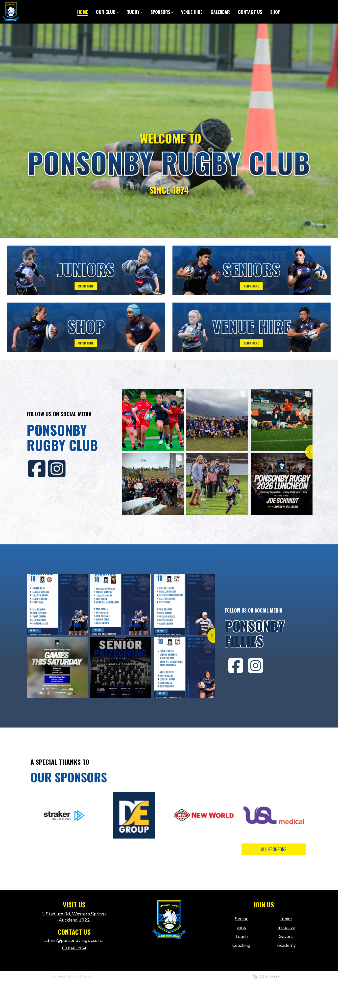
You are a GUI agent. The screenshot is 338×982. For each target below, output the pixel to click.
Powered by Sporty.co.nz (72, 976)
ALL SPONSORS (274, 849)
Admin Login (268, 976)
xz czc (169, 950)
